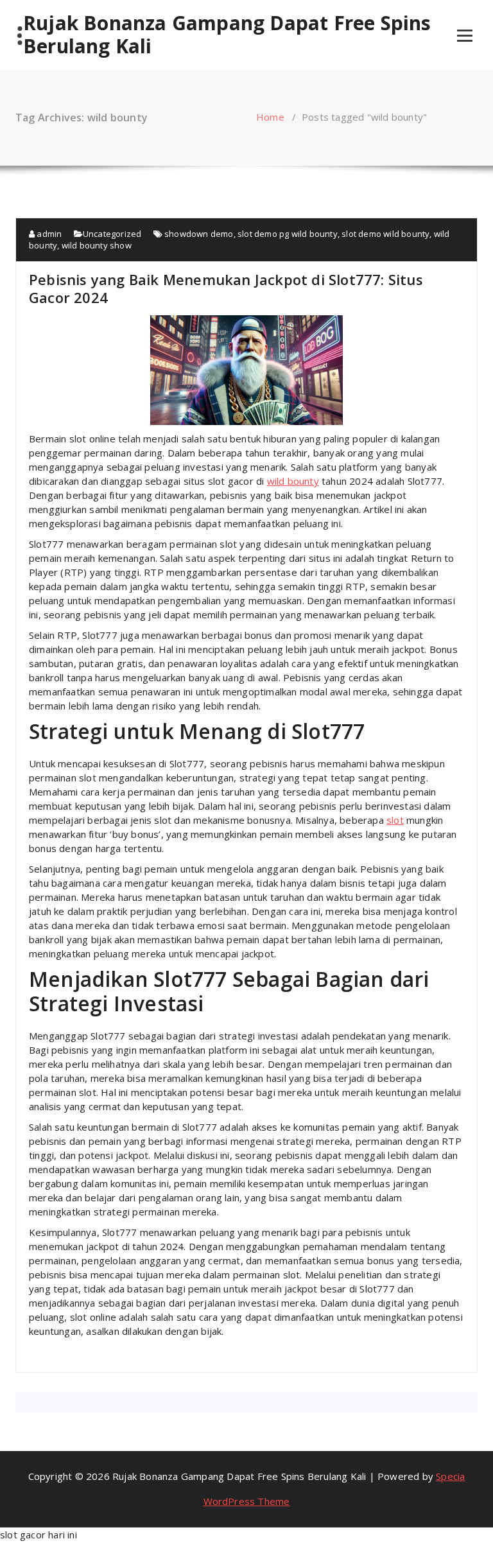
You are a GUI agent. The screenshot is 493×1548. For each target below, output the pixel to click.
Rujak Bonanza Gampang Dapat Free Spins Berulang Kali (227, 35)
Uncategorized (112, 233)
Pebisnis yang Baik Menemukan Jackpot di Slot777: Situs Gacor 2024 (226, 288)
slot (395, 819)
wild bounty (293, 480)
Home (270, 116)
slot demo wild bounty (385, 233)
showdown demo (199, 233)
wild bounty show (97, 245)
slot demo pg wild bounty (288, 233)
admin (48, 233)
